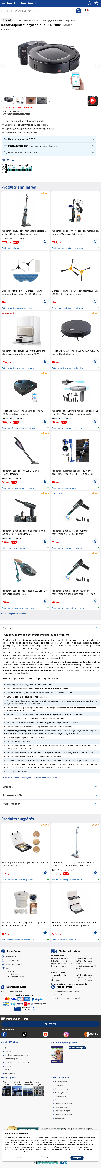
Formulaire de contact (14, 964)
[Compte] (90, 3)
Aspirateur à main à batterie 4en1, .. (68, 608)
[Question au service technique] (14, 160)
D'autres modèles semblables (16, 114)
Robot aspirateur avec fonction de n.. (68, 368)
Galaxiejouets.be (61, 1107)
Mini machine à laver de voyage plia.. (18, 939)
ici (48, 1152)
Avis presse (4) (12, 804)
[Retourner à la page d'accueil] (23, 3)
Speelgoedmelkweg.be (63, 1114)
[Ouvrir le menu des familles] (3, 3)
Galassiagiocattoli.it (62, 1100)
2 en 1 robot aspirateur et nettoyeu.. (68, 308)
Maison (37, 20)
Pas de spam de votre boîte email (67, 998)
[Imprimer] (9, 160)
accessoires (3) (12, 795)
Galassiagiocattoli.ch (62, 1092)
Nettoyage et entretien (53, 20)
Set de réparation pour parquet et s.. (18, 879)
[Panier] (96, 3)
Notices (7, 1070)
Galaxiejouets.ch (61, 1085)
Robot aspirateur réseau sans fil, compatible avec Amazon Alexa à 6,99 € (31, 778)
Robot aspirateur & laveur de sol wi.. (68, 939)
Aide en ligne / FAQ (13, 956)
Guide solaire (9, 1073)
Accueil (18, 20)
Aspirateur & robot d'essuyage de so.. (18, 428)
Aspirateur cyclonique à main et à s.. (18, 608)
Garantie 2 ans (59, 995)
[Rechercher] (78, 10)
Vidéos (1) (9, 786)
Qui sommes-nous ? (12, 1048)
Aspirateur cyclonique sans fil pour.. (18, 488)
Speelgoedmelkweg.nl (63, 1103)
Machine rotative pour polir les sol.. (67, 879)
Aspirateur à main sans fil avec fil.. (67, 548)
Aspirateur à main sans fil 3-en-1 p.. (68, 428)
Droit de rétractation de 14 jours (66, 992)
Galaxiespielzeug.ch (62, 1089)
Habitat (27, 20)
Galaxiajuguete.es (61, 1096)
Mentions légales (11, 1059)
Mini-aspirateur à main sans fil (15, 548)
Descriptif (9, 628)
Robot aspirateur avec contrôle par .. (18, 368)
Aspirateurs (71, 20)
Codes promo (9, 1066)
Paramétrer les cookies (56, 1158)
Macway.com (60, 1118)
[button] (49, 139)
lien (85, 1142)
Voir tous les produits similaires (13, 614)
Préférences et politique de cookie (17, 1062)
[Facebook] (4, 160)
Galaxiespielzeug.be (62, 1111)
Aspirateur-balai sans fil (12, 248)
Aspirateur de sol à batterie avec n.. (67, 248)
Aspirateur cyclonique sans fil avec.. (68, 488)
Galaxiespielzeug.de (62, 1081)
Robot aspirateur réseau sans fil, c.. (17, 308)
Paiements (11, 991)
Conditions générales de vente (16, 1055)
